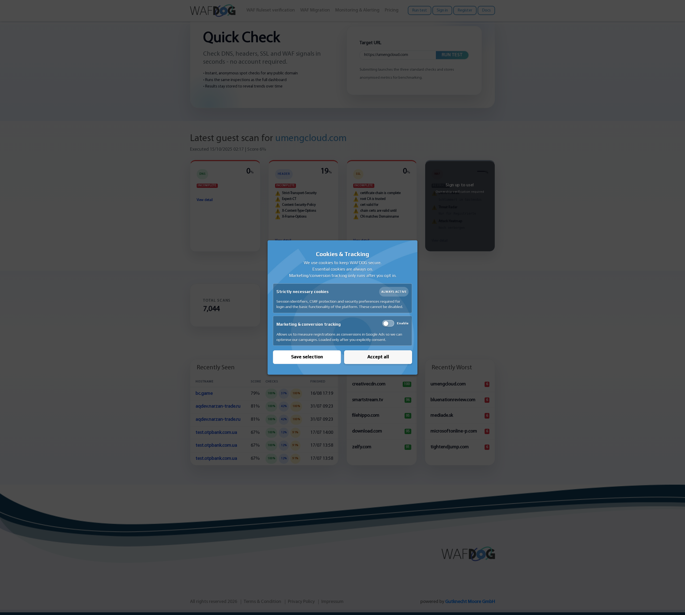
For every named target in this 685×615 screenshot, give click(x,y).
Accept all (378, 356)
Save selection (307, 356)
